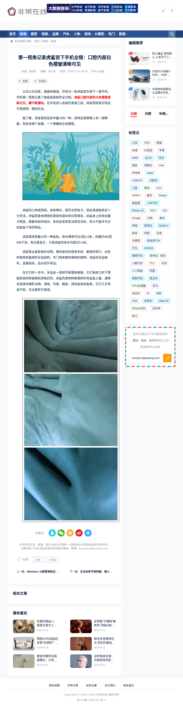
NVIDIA (148, 248)
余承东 (148, 300)
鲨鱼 (23, 81)
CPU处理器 (139, 285)
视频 (44, 34)
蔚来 (134, 233)
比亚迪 (148, 150)
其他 (53, 41)
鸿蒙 (152, 270)
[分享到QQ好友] (52, 533)
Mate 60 (164, 300)
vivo (158, 187)
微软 (134, 165)
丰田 (164, 263)
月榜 (148, 114)
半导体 (136, 172)
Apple (150, 172)
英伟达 (148, 225)
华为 (147, 142)
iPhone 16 (138, 210)
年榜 (162, 114)
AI (148, 293)
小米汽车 (152, 202)
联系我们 (128, 685)
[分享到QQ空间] (70, 533)
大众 (134, 300)
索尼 (162, 218)
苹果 (161, 150)
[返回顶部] (171, 633)
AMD (135, 157)
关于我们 (110, 685)
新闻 (23, 34)
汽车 (66, 34)
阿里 (147, 233)
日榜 (133, 114)
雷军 (149, 195)
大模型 (99, 34)
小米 (134, 142)
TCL (152, 263)
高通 (134, 150)
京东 (161, 157)
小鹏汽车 (137, 263)
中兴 (153, 210)
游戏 (87, 34)
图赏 (34, 34)
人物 (77, 34)
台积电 (156, 308)
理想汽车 (137, 255)
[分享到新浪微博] (79, 533)
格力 (134, 315)
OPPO (136, 195)
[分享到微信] (61, 533)
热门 (111, 34)
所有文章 (73, 685)
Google (136, 218)
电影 (159, 293)
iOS (165, 210)
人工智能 (137, 270)
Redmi (163, 195)
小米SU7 (137, 180)
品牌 (55, 34)
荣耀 (159, 142)
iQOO (148, 157)
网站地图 (54, 685)
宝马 (155, 285)
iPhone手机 (138, 308)
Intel (161, 165)
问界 (150, 218)
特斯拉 (148, 165)
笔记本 (154, 278)
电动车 (136, 293)
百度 (159, 233)
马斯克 (153, 180)
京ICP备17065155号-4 (91, 700)
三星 (134, 187)
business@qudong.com (93, 548)
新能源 (136, 202)
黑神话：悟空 (158, 255)
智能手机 (137, 278)
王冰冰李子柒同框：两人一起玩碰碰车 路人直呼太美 (111, 571)
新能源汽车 (153, 240)
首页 (12, 34)
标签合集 (91, 685)
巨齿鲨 (40, 81)
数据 (122, 34)
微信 (147, 187)
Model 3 (163, 225)
